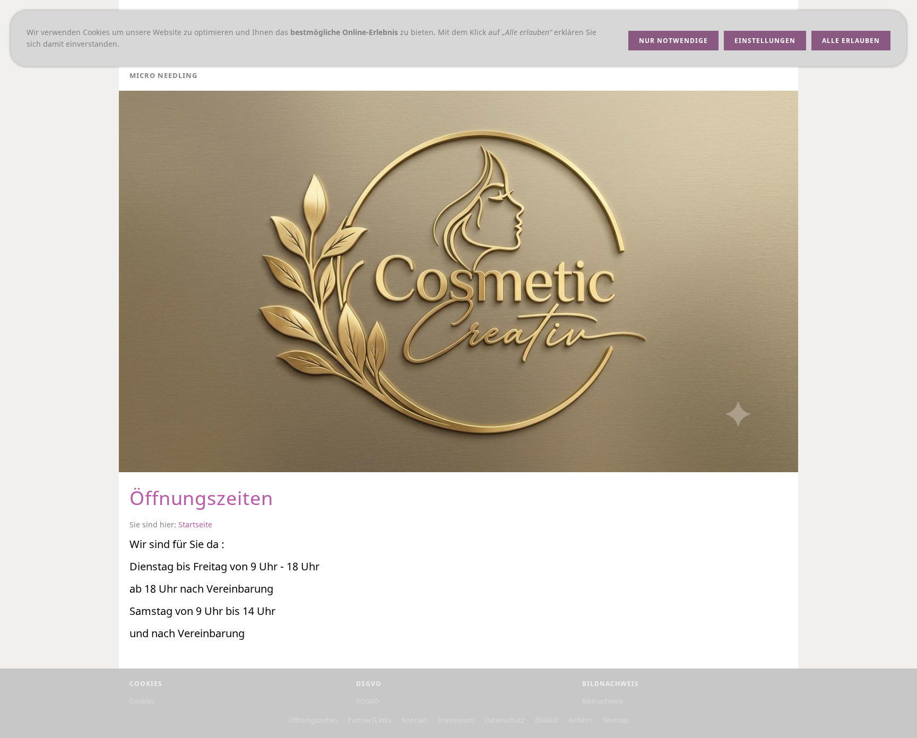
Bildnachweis (602, 701)
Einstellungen (764, 40)
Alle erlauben (851, 40)
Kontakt (414, 720)
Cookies (141, 701)
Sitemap (616, 720)
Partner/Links (369, 720)
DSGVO (367, 701)
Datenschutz (504, 720)
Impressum (456, 720)
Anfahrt (580, 720)
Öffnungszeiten (312, 720)
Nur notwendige (673, 40)
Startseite (195, 524)
